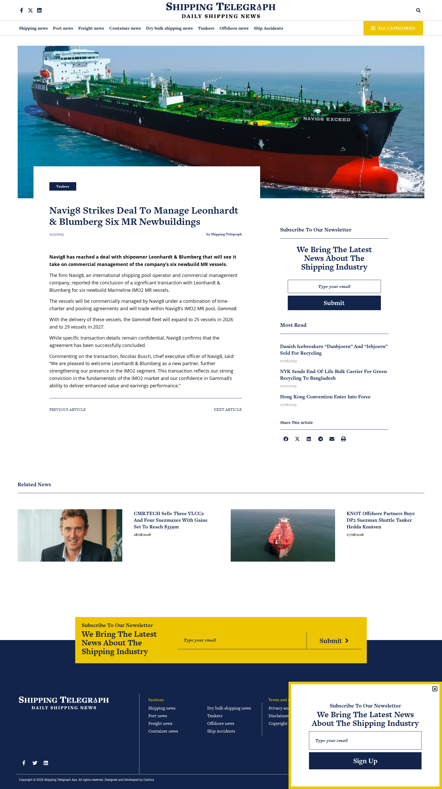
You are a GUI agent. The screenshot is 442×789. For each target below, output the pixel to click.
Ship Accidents (268, 28)
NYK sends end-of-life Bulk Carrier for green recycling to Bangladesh (333, 374)
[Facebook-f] (21, 10)
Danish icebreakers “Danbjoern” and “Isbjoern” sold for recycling (334, 349)
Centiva (148, 780)
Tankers (206, 28)
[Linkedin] (39, 10)
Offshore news (234, 28)
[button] (418, 10)
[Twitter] (35, 763)
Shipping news (33, 28)
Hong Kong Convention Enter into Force (325, 396)
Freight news (91, 28)
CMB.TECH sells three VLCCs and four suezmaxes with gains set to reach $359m (170, 520)
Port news (63, 28)
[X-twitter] (30, 10)
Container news (125, 28)
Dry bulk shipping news (169, 28)
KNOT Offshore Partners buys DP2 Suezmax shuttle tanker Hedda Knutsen (381, 520)
